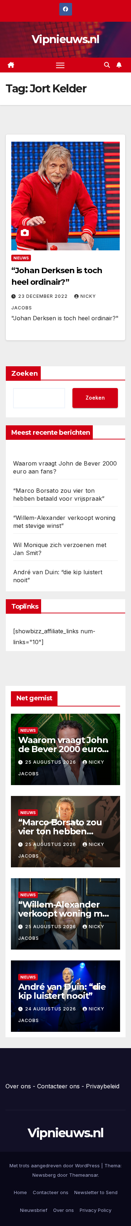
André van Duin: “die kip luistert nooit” (62, 991)
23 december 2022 (43, 296)
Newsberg (44, 1175)
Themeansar (83, 1175)
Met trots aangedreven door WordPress (55, 1165)
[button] (107, 64)
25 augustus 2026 (51, 762)
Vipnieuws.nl (65, 39)
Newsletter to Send (96, 1192)
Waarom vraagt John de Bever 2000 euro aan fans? (63, 749)
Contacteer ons (58, 1086)
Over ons (18, 1086)
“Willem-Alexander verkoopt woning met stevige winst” (64, 913)
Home (20, 1192)
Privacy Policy (95, 1210)
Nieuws (21, 258)
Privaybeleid (102, 1086)
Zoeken (24, 374)
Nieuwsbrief (33, 1210)
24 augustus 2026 (51, 1009)
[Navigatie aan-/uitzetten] (60, 65)
